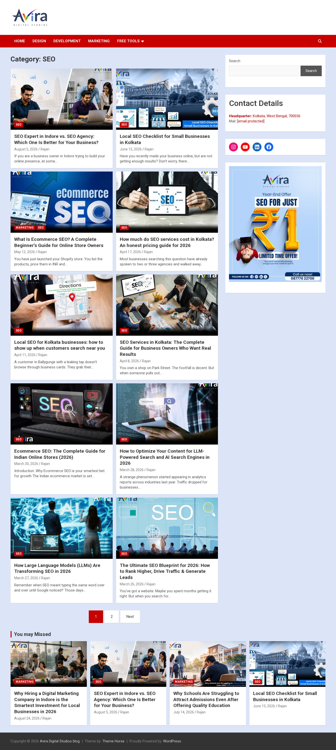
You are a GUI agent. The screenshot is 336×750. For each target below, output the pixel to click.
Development (67, 41)
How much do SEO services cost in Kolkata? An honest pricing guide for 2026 (167, 242)
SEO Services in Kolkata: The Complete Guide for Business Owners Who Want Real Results (165, 348)
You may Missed (32, 634)
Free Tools (128, 41)
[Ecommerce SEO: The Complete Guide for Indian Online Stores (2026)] (61, 414)
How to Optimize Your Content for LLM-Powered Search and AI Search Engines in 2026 (165, 457)
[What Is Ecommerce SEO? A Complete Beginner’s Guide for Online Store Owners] (61, 202)
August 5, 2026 (26, 149)
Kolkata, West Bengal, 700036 (264, 116)
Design (39, 41)
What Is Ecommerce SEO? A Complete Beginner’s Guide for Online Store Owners (58, 242)
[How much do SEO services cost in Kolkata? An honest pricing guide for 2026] (167, 202)
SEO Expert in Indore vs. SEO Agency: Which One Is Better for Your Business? (56, 139)
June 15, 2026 (131, 149)
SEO (19, 124)
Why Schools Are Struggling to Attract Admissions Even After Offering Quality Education (206, 699)
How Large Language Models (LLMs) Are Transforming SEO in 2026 (57, 568)
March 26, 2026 (132, 584)
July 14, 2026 (183, 712)
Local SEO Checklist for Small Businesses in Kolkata (285, 696)
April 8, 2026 (129, 361)
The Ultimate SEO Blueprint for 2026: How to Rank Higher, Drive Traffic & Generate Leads (165, 571)
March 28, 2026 (132, 470)
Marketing (99, 41)
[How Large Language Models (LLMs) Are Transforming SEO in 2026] (61, 528)
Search (234, 61)
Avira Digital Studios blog (60, 741)
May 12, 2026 (24, 252)
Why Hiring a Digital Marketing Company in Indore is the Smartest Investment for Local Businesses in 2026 (47, 702)
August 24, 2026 (27, 718)
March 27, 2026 (26, 578)
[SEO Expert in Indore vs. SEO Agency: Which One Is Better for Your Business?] (61, 99)
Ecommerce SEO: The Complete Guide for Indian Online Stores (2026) (59, 454)
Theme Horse (113, 741)
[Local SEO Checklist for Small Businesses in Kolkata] (167, 99)
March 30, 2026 (26, 464)
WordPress (172, 741)
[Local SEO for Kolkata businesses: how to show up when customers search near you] (61, 305)
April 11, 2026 (24, 355)
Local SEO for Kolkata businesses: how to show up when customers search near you (59, 345)
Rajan (45, 149)
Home (19, 41)
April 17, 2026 (130, 252)
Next (130, 616)
